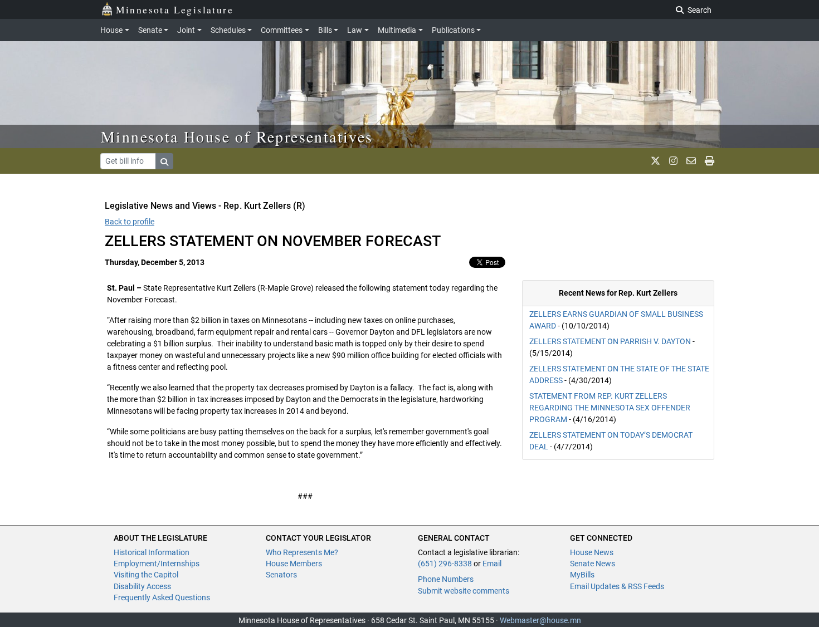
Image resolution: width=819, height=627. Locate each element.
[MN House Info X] (655, 161)
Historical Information (151, 552)
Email (491, 563)
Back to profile (129, 221)
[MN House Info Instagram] (673, 161)
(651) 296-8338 (445, 563)
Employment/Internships (156, 563)
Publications (453, 30)
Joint (186, 30)
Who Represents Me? (302, 552)
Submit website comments (463, 590)
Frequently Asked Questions (162, 597)
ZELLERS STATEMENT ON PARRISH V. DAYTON (611, 341)
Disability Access (142, 586)
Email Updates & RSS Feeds (617, 586)
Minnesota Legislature (174, 9)
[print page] (709, 161)
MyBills (582, 574)
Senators (281, 574)
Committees (282, 30)
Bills (325, 30)
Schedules (228, 30)
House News (591, 552)
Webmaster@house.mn (540, 620)
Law (354, 30)
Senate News (592, 563)
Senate (150, 30)
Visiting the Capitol (146, 574)
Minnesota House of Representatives (237, 136)
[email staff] (691, 161)
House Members (294, 563)
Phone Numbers (446, 579)
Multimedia (397, 30)
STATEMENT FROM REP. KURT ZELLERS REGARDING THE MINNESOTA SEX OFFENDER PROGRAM (609, 407)
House (111, 30)
